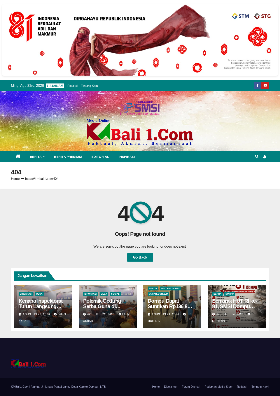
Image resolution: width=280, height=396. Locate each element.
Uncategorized (158, 294)
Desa (39, 294)
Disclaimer (170, 386)
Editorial (100, 156)
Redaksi (72, 85)
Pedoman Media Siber (219, 386)
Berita (36, 156)
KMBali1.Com (20, 386)
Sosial (115, 294)
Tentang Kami (89, 85)
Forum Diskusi (191, 386)
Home (15, 179)
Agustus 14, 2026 (230, 314)
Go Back (140, 257)
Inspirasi (127, 156)
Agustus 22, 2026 (37, 314)
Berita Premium (68, 156)
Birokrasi (26, 294)
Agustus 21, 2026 (166, 314)
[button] (257, 156)
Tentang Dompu (170, 288)
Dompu (230, 294)
